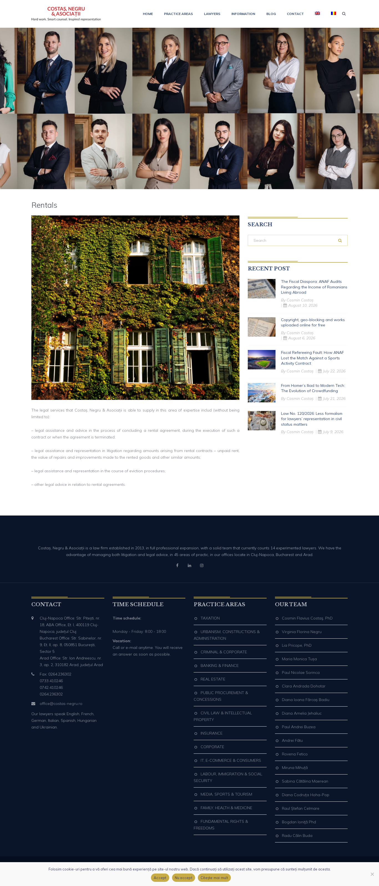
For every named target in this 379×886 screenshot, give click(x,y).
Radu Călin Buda (297, 835)
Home (148, 14)
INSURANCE (212, 733)
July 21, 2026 (334, 398)
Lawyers (212, 14)
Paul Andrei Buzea (298, 726)
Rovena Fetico (295, 754)
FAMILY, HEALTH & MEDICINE (226, 807)
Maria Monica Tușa (299, 658)
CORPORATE (212, 746)
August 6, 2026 (301, 338)
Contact (295, 14)
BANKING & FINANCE (220, 665)
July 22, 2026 (334, 371)
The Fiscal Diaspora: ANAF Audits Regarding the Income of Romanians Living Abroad (314, 287)
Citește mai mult (214, 877)
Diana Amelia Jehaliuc (302, 713)
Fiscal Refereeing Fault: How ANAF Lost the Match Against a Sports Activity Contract (312, 358)
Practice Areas (178, 14)
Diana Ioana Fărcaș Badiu (305, 699)
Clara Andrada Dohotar (303, 686)
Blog (271, 14)
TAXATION (210, 618)
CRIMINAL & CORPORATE (224, 651)
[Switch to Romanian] (330, 14)
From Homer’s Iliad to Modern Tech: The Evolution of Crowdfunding (313, 388)
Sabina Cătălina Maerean (305, 781)
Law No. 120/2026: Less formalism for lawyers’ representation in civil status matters (311, 419)
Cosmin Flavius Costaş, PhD (307, 618)
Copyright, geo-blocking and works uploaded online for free (313, 322)
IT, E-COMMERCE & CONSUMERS (231, 760)
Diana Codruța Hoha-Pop (305, 794)
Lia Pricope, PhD (297, 645)
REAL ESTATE (213, 679)
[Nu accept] (372, 874)
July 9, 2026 (333, 431)
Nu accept (183, 877)
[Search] (340, 240)
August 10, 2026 (302, 305)
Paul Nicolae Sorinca (301, 672)
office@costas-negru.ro (61, 703)
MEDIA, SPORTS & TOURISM (226, 794)
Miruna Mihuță (295, 767)
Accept (160, 877)
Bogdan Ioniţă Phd (299, 821)
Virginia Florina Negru (302, 631)
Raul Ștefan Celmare (300, 808)
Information (243, 14)
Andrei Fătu (292, 740)
